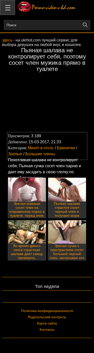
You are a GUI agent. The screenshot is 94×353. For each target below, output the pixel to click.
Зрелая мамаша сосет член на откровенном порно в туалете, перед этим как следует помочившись (26, 214)
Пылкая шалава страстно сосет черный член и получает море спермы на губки (67, 212)
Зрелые (15, 154)
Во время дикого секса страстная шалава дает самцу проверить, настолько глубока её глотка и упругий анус (26, 258)
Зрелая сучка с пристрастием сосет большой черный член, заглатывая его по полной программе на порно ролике (67, 258)
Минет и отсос (41, 148)
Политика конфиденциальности (47, 311)
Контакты (47, 330)
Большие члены (40, 154)
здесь (7, 40)
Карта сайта (47, 323)
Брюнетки (66, 148)
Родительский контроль (47, 317)
